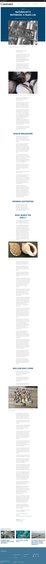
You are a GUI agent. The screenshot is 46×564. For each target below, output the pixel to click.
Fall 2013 (23, 519)
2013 (21, 519)
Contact (25, 556)
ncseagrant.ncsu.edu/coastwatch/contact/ (25, 516)
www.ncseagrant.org (19, 507)
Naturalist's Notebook (19, 520)
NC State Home (4, 0)
